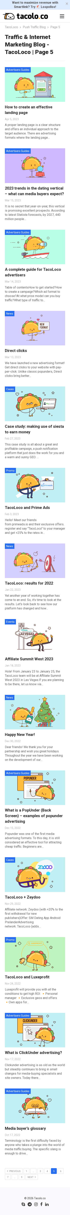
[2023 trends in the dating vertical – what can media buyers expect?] (35, 165)
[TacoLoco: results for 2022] (35, 560)
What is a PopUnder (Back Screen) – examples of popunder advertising (34, 816)
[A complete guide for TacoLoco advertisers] (35, 247)
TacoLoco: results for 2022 (29, 583)
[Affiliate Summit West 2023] (35, 636)
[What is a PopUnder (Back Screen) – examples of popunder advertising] (35, 787)
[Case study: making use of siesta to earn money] (35, 403)
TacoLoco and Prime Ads (27, 507)
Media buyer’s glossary (25, 1128)
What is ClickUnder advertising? (33, 1052)
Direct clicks (16, 350)
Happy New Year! (20, 734)
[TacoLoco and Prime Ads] (35, 485)
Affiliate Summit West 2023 (29, 659)
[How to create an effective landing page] (35, 84)
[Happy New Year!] (35, 712)
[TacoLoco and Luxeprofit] (35, 954)
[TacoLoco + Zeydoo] (35, 874)
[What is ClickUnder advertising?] (35, 1030)
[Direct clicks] (35, 328)
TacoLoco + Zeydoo (22, 897)
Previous (14, 1171)
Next (31, 1177)
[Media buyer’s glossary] (35, 1105)
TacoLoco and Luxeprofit (27, 977)
